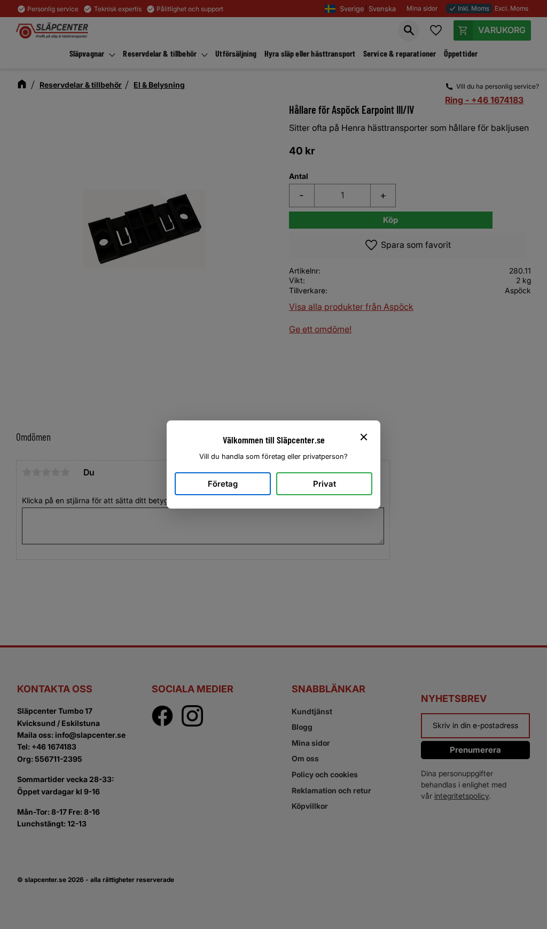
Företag (223, 484)
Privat (324, 484)
